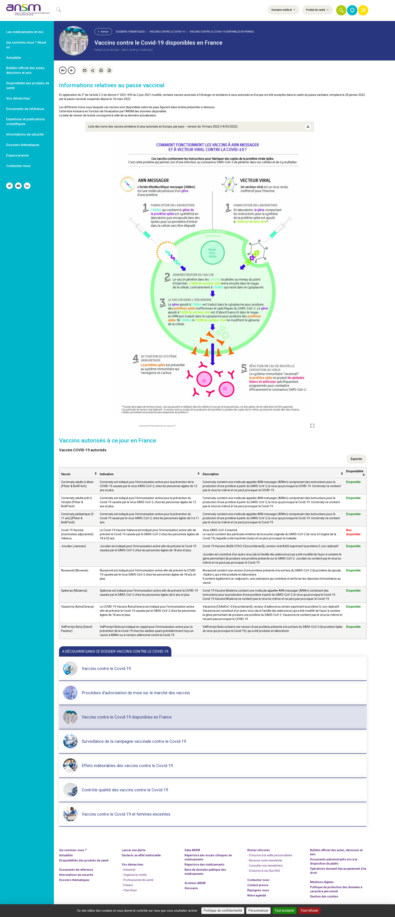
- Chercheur (129, 890)
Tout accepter (284, 910)
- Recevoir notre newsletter (264, 860)
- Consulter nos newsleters (265, 865)
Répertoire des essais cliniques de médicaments (208, 857)
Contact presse (257, 885)
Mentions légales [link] (322, 882)
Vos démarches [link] (18, 98)
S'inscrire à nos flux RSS (264, 870)
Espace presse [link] (17, 155)
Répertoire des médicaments (204, 864)
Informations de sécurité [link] (25, 134)
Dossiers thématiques (130, 31)
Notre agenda (256, 895)
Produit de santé (316, 9)
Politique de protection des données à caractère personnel (336, 889)
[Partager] (92, 70)
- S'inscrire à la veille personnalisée (269, 855)
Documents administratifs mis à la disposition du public (333, 861)
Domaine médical (282, 9)
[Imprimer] (101, 70)
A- (71, 70)
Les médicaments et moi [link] (24, 32)
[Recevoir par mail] (84, 70)
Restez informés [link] (258, 850)
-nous (258, 890)
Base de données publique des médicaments (205, 871)
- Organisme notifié (134, 874)
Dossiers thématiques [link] (23, 145)
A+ (63, 70)
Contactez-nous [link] (18, 166)
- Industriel (128, 869)
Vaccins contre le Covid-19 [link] (167, 31)
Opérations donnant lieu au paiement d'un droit (338, 870)
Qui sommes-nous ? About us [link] (26, 45)
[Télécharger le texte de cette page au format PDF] (109, 70)
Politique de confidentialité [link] (222, 910)
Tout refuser (309, 910)
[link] (27, 10)
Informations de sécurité (76, 874)
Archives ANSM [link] (195, 883)
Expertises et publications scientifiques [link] (25, 121)
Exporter (356, 459)
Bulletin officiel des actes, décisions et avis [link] (25, 70)
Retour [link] (104, 31)
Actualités (66, 855)
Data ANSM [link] (192, 850)
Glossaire (191, 888)
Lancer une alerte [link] (133, 850)
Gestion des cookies (324, 896)
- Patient (127, 885)
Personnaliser (258, 910)
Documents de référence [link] (25, 109)
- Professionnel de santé (137, 880)
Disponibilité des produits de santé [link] (27, 85)
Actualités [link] (13, 58)
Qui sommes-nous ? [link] (73, 850)
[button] (341, 10)
